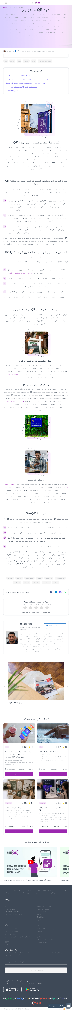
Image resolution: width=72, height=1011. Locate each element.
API (6, 906)
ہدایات (12, 61)
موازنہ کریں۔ (42, 911)
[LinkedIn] (15, 51)
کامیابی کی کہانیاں (45, 61)
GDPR (7, 942)
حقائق (55, 582)
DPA (6, 945)
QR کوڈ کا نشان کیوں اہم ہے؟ (19, 75)
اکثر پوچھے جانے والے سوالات (48, 928)
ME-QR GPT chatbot (12, 911)
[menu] (5, 2)
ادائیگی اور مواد (44, 906)
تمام (5, 61)
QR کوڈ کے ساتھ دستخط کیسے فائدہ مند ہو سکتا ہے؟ (30, 79)
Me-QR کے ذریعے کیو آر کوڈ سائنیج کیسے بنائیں (26, 83)
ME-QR (5, 7)
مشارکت (10, 578)
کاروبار (36, 582)
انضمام (40, 914)
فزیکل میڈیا (60, 578)
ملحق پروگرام (10, 909)
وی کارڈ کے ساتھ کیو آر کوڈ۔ (20, 273)
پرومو (39, 578)
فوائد (7, 903)
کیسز (10, 7)
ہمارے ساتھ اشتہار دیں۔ (14, 914)
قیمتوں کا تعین (43, 909)
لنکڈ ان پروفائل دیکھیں (53, 626)
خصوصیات (26, 61)
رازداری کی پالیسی (12, 931)
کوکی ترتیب (9, 939)
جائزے (39, 920)
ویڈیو (34, 61)
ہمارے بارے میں (43, 903)
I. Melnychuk (11, 769)
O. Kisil (43, 769)
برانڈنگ (17, 582)
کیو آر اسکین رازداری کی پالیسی (17, 936)
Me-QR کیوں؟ (13, 90)
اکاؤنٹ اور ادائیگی (13, 928)
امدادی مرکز (42, 942)
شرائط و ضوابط (10, 934)
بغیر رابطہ (29, 578)
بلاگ (38, 934)
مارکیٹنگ (49, 578)
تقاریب (26, 582)
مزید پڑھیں (19, 774)
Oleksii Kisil (10, 51)
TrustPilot (40, 917)
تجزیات (19, 578)
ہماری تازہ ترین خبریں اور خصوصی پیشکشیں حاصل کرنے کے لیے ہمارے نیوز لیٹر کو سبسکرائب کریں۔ (35, 954)
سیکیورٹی (46, 582)
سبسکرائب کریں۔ (36, 970)
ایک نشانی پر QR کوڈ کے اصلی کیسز (24, 87)
